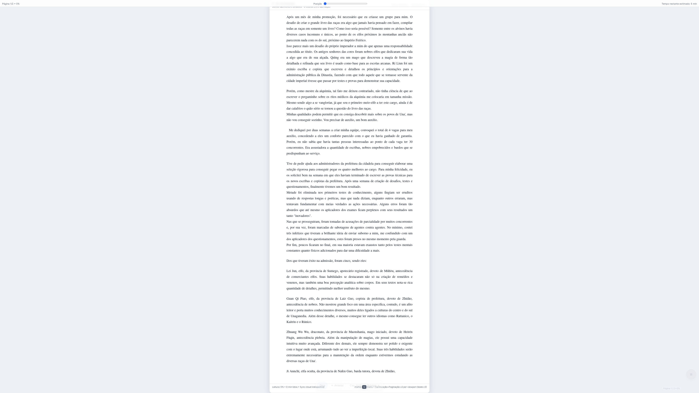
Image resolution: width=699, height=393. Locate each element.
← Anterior (337, 385)
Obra (322, 385)
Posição (317, 3)
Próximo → (373, 385)
